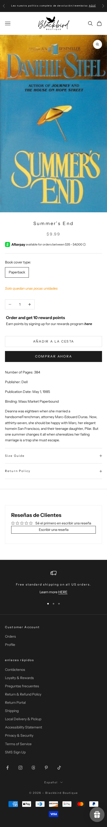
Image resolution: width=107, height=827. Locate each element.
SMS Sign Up (15, 752)
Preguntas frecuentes (22, 686)
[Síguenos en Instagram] (20, 767)
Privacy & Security (19, 735)
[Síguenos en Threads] (33, 767)
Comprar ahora (53, 356)
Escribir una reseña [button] (53, 529)
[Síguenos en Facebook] (7, 767)
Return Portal (15, 702)
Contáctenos (15, 669)
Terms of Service (18, 744)
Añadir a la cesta (53, 341)
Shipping (12, 711)
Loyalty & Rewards (19, 678)
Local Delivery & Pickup (23, 719)
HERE (62, 592)
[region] (53, 582)
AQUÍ (92, 5)
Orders (10, 636)
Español (51, 782)
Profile (10, 644)
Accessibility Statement (23, 727)
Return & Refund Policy (23, 694)
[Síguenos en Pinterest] (46, 767)
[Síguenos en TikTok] (59, 767)
